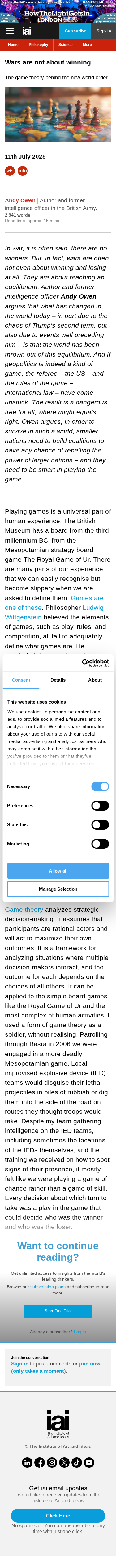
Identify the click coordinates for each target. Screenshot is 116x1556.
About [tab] (95, 680)
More (87, 45)
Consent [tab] (21, 680)
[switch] (100, 806)
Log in (80, 1331)
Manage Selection (58, 889)
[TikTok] (76, 1462)
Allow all (58, 870)
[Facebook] (39, 1462)
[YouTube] (89, 1462)
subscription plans (48, 1286)
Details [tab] (58, 680)
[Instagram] (52, 1462)
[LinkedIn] (27, 1462)
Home (13, 45)
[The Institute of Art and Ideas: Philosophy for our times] (10, 31)
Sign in (19, 1364)
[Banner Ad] (58, 11)
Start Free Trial (58, 1311)
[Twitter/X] (64, 1462)
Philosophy (38, 45)
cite (23, 170)
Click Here (58, 1515)
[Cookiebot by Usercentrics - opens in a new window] (82, 663)
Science (65, 45)
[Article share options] (10, 171)
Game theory (24, 909)
